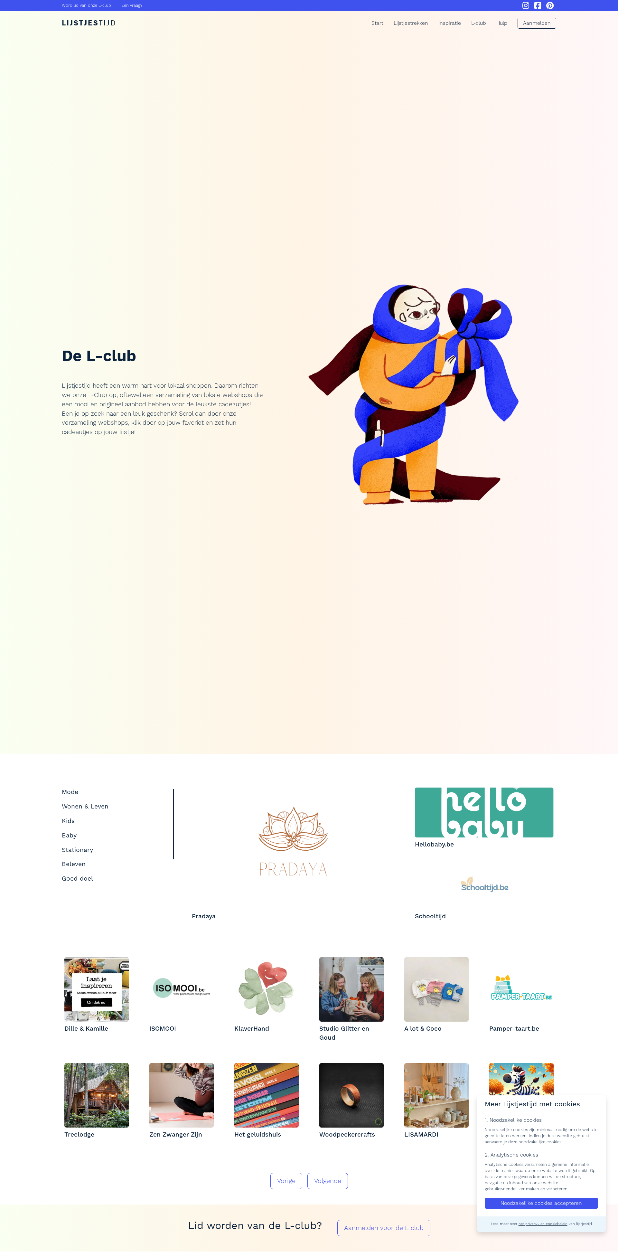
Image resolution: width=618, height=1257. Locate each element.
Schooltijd (430, 916)
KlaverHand (251, 1029)
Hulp (501, 23)
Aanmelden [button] (537, 23)
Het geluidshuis (257, 1135)
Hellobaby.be (434, 844)
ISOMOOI (162, 1029)
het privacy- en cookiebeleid (543, 1224)
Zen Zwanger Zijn (175, 1135)
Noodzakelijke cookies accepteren (541, 1203)
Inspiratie (449, 23)
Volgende (327, 1181)
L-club (478, 23)
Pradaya (204, 916)
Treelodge (79, 1135)
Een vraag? (132, 5)
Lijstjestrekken (411, 23)
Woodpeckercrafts (347, 1135)
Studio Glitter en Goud (344, 1033)
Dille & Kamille (86, 1029)
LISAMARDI (421, 1135)
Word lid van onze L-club (86, 5)
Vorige (286, 1181)
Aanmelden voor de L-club (384, 1228)
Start (377, 23)
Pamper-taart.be (514, 1029)
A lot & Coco (423, 1029)
